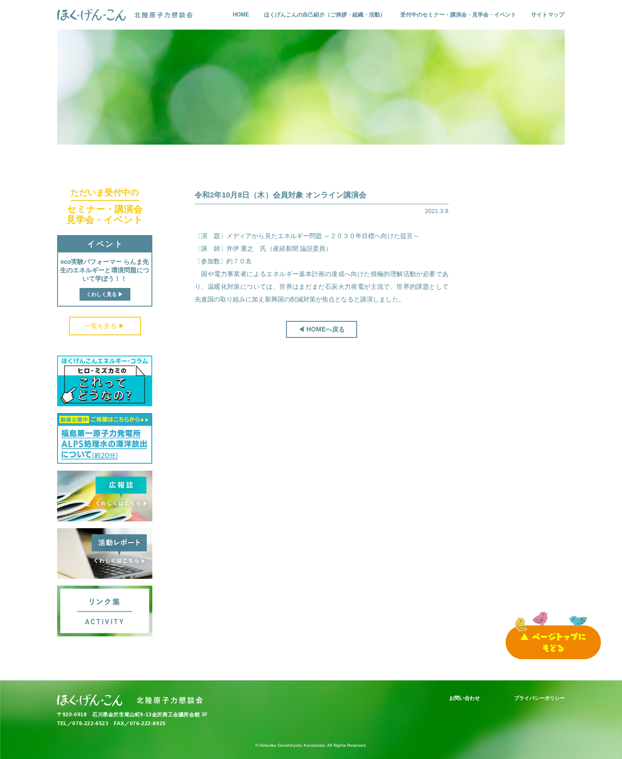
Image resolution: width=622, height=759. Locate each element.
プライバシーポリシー (539, 698)
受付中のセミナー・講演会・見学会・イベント (458, 14)
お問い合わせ (464, 698)
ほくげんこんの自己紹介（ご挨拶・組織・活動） (324, 14)
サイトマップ (547, 14)
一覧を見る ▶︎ (104, 325)
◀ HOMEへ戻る (321, 329)
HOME (241, 14)
